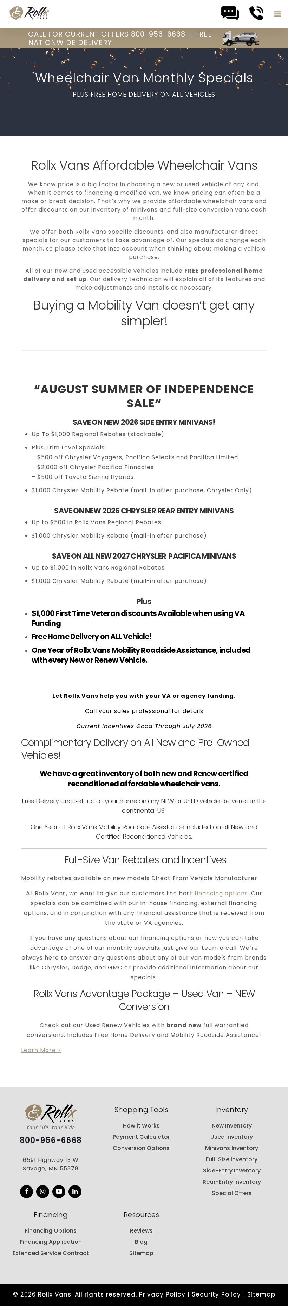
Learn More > (41, 1050)
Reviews (141, 1231)
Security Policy (216, 1294)
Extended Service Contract (51, 1253)
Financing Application (51, 1242)
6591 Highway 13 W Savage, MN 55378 (51, 1164)
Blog (141, 1242)
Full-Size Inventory (231, 1159)
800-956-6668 (51, 1140)
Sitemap (141, 1253)
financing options (221, 893)
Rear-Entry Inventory (232, 1182)
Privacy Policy (162, 1294)
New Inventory (232, 1126)
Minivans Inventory (231, 1148)
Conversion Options (141, 1148)
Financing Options (51, 1231)
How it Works (141, 1126)
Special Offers (232, 1193)
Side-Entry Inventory (232, 1171)
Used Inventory (231, 1137)
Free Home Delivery (65, 636)
